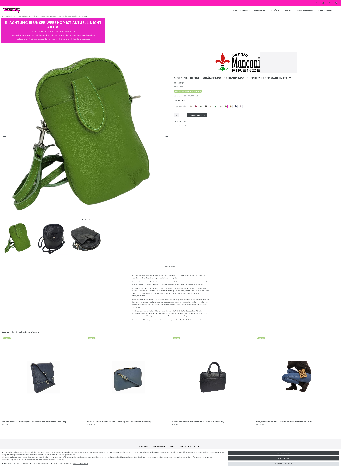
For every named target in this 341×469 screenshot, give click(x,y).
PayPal (56, 463)
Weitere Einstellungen (80, 463)
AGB (199, 446)
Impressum (172, 446)
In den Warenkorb (198, 115)
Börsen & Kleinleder (305, 10)
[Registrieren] (323, 3)
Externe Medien (22, 463)
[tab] (170, 266)
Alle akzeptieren (283, 453)
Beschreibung (170, 266)
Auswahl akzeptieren (283, 463)
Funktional (67, 463)
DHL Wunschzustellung (40, 463)
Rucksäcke (275, 10)
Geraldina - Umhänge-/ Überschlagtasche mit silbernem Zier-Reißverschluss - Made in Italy (34, 422)
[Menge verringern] (184, 115)
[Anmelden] (316, 3)
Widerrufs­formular (159, 446)
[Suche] (330, 3)
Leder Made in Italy (24, 16)
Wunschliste (182, 121)
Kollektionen (259, 10)
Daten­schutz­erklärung (187, 446)
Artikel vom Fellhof (241, 10)
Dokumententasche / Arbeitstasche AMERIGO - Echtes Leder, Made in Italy (198, 422)
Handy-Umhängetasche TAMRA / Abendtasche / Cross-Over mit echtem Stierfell (284, 422)
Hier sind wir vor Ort (326, 10)
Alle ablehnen (283, 458)
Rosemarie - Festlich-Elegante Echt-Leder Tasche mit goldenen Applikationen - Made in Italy (119, 422)
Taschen (288, 10)
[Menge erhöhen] (181, 115)
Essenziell (8, 463)
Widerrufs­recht (144, 446)
